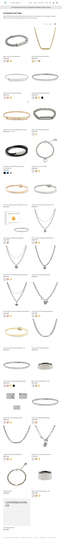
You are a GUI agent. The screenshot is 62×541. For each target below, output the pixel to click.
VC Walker (8, 537)
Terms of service (36, 537)
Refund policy (23, 537)
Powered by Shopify (14, 537)
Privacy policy (29, 537)
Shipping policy (43, 537)
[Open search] (50, 3)
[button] (50, 24)
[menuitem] (46, 3)
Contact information (51, 537)
